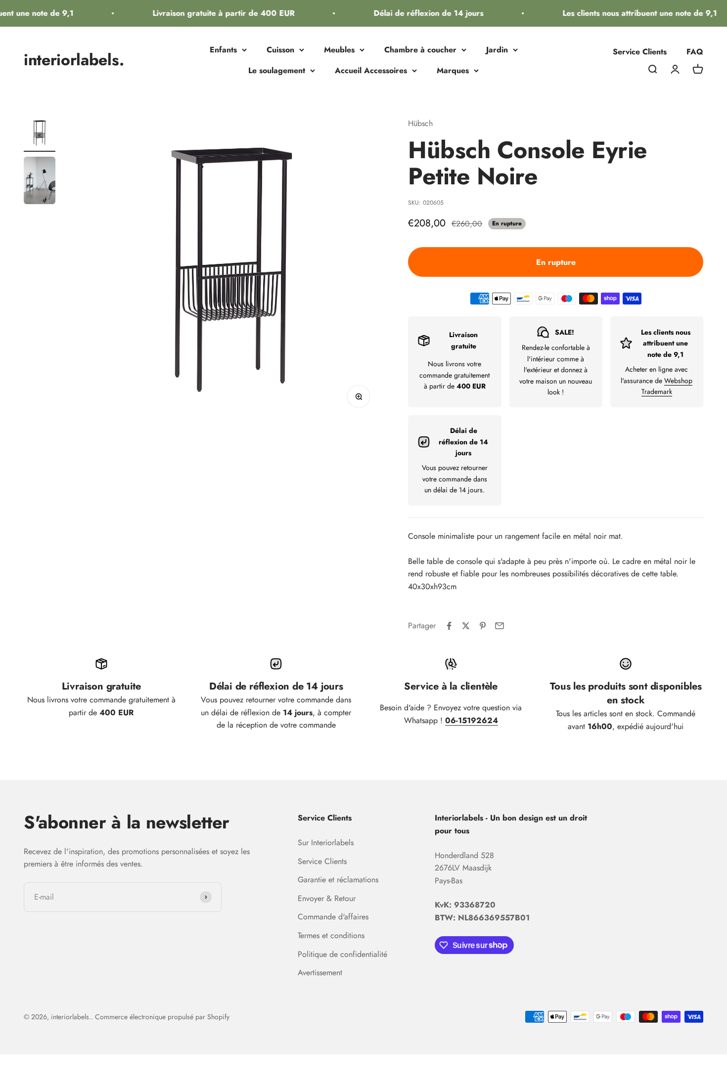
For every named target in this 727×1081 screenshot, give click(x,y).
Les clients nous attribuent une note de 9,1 (632, 13)
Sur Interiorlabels (326, 842)
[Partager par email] (499, 625)
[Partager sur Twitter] (465, 625)
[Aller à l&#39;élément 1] (39, 134)
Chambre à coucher (420, 49)
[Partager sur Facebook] (449, 625)
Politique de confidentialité (342, 954)
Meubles (339, 49)
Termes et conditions (331, 935)
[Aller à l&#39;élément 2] (39, 182)
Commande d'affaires (333, 916)
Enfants (223, 49)
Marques (453, 70)
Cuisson (280, 49)
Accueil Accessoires (371, 70)
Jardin (497, 49)
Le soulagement (276, 70)
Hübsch (420, 123)
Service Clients (640, 51)
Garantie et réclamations (338, 879)
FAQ (694, 51)
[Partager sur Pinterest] (482, 625)
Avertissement (320, 972)
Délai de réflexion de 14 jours (421, 13)
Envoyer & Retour (327, 898)
